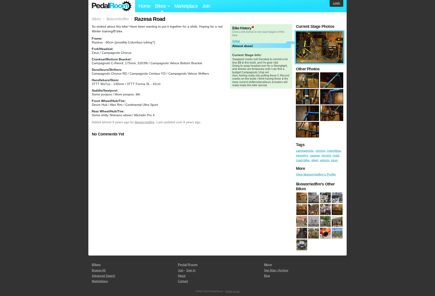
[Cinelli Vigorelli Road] (313, 233)
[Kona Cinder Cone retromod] (337, 198)
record (326, 155)
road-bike (302, 160)
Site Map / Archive (276, 270)
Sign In (191, 270)
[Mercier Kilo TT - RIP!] (337, 233)
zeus (334, 160)
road (336, 155)
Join (206, 6)
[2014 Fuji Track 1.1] (313, 221)
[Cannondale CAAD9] (325, 198)
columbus (334, 150)
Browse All (99, 270)
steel (314, 160)
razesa (315, 155)
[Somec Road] (302, 210)
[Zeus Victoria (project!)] (325, 210)
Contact (183, 281)
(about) (252, 27)
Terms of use (232, 291)
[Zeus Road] (313, 210)
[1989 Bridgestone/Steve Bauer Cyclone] (337, 210)
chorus (320, 150)
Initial (236, 41)
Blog (267, 275)
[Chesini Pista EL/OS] (302, 233)
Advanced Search (103, 275)
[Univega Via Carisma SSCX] (302, 245)
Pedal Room (112, 6)
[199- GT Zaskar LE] (302, 221)
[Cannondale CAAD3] (337, 221)
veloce (324, 160)
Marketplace (186, 6)
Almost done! (242, 46)
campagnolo (305, 150)
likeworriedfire (145, 122)
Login (336, 3)
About (182, 275)
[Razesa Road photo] (319, 34)
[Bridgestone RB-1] (313, 198)
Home (144, 6)
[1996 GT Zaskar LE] (302, 198)
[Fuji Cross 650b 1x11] (325, 233)
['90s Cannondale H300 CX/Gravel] (325, 221)
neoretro (302, 155)
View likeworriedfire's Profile (316, 174)
